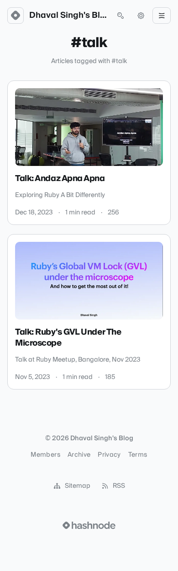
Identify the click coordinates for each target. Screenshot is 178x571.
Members (45, 454)
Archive (79, 454)
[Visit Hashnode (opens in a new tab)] (89, 525)
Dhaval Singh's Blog (68, 15)
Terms (137, 454)
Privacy (109, 454)
